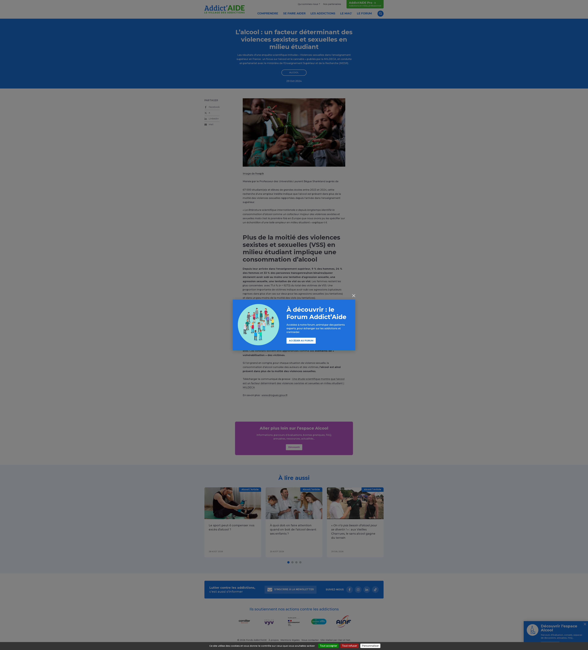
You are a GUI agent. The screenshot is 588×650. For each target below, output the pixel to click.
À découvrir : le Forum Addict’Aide (316, 313)
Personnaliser (370, 645)
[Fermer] (353, 296)
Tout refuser (349, 645)
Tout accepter (328, 645)
